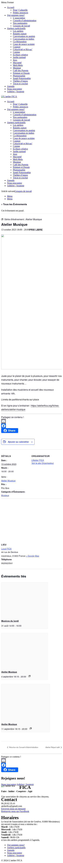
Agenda (10, 86)
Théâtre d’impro (20, 81)
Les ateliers (18, 31)
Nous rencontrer (14, 89)
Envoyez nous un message (13, 808)
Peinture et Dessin (21, 73)
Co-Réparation (20, 41)
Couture (16, 47)
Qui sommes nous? (16, 15)
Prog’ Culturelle (20, 10)
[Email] (31, 421)
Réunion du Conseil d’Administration (23, 747)
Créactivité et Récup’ (22, 49)
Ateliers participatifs (16, 28)
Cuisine (16, 52)
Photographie (19, 76)
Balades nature (20, 33)
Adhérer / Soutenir (15, 91)
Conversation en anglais (24, 36)
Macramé (17, 62)
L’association (19, 18)
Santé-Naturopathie (22, 78)
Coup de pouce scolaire (24, 44)
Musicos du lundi (10, 620)
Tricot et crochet (20, 83)
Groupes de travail (21, 26)
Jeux (15, 60)
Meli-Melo (18, 65)
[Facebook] (31, 425)
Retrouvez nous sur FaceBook (15, 811)
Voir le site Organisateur (43, 463)
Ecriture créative (20, 54)
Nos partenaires (20, 23)
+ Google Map (32, 555)
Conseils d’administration (24, 20)
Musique (17, 68)
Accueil (10, 7)
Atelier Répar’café (52, 747)
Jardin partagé (19, 57)
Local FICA (6, 548)
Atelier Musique (8, 480)
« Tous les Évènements (14, 204)
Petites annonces (20, 12)
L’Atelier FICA (38, 460)
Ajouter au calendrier (18, 441)
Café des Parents (20, 70)
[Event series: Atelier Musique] (29, 676)
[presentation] (24, 599)
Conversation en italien (23, 39)
